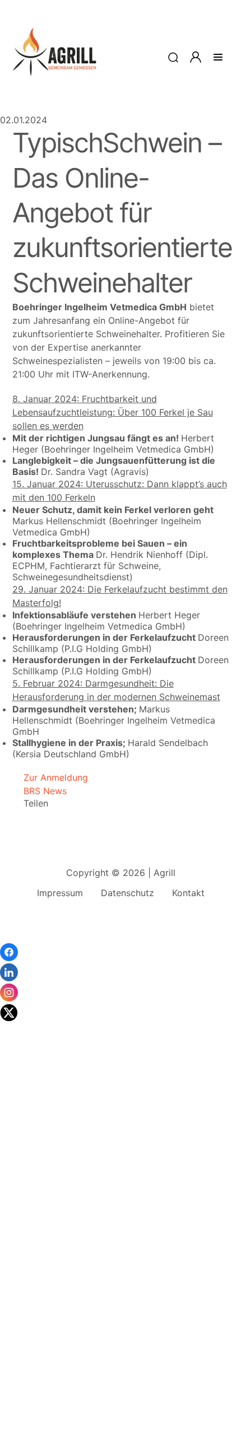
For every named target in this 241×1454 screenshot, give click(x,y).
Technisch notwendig (22, 1275)
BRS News (39, 790)
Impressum (60, 892)
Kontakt (188, 892)
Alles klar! (10, 1420)
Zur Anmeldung (50, 777)
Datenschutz (127, 892)
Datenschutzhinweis (42, 1448)
